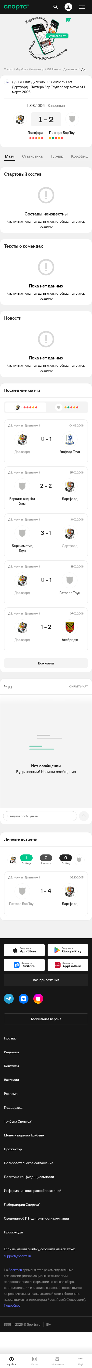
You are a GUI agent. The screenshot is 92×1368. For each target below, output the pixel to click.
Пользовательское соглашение (28, 1163)
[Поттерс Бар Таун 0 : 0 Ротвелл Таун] (59, 138)
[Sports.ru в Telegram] (10, 1000)
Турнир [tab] (57, 156)
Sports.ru (15, 1270)
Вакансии (11, 1080)
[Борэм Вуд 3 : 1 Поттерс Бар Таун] (62, 138)
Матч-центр (36, 69)
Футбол (21, 69)
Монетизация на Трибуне (24, 1135)
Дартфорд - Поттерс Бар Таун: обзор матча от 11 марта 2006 (84, 69)
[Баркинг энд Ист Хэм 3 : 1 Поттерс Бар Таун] (56, 138)
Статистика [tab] (32, 156)
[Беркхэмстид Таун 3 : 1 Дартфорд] (36, 138)
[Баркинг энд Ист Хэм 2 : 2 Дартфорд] (39, 138)
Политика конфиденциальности (29, 1177)
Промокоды (13, 1232)
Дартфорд (35, 132)
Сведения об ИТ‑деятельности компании (36, 1218)
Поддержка (13, 1107)
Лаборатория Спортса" (22, 1204)
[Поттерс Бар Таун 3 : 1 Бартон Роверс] (53, 138)
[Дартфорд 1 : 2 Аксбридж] (30, 138)
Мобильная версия (46, 1019)
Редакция (11, 1052)
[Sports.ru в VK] (24, 1000)
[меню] (82, 7)
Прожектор (13, 1149)
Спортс (8, 69)
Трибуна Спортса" (18, 1121)
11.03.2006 (36, 105)
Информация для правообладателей (32, 1190)
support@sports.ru (17, 1256)
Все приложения (46, 980)
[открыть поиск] (56, 7)
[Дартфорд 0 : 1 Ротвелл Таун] (33, 138)
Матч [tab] (9, 156)
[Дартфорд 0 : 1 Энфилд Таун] (42, 138)
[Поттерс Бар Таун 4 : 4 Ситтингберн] (50, 138)
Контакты (11, 1066)
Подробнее (12, 1305)
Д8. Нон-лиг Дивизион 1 (63, 69)
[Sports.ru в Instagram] (39, 1000)
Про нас (10, 1038)
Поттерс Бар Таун (63, 132)
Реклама (10, 1093)
